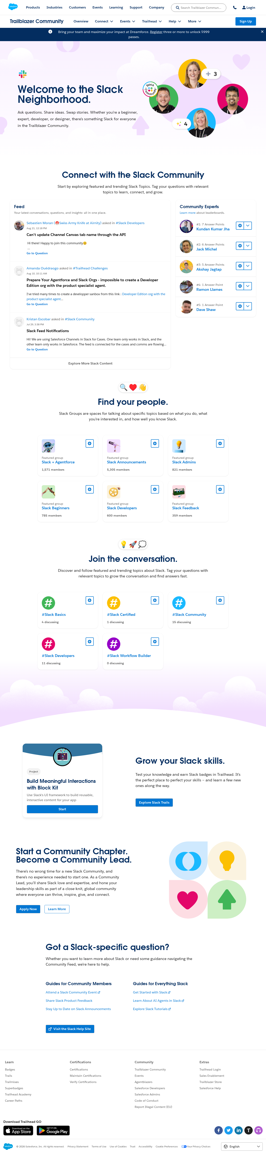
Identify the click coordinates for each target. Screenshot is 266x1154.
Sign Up (246, 21)
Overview (81, 21)
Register (156, 32)
